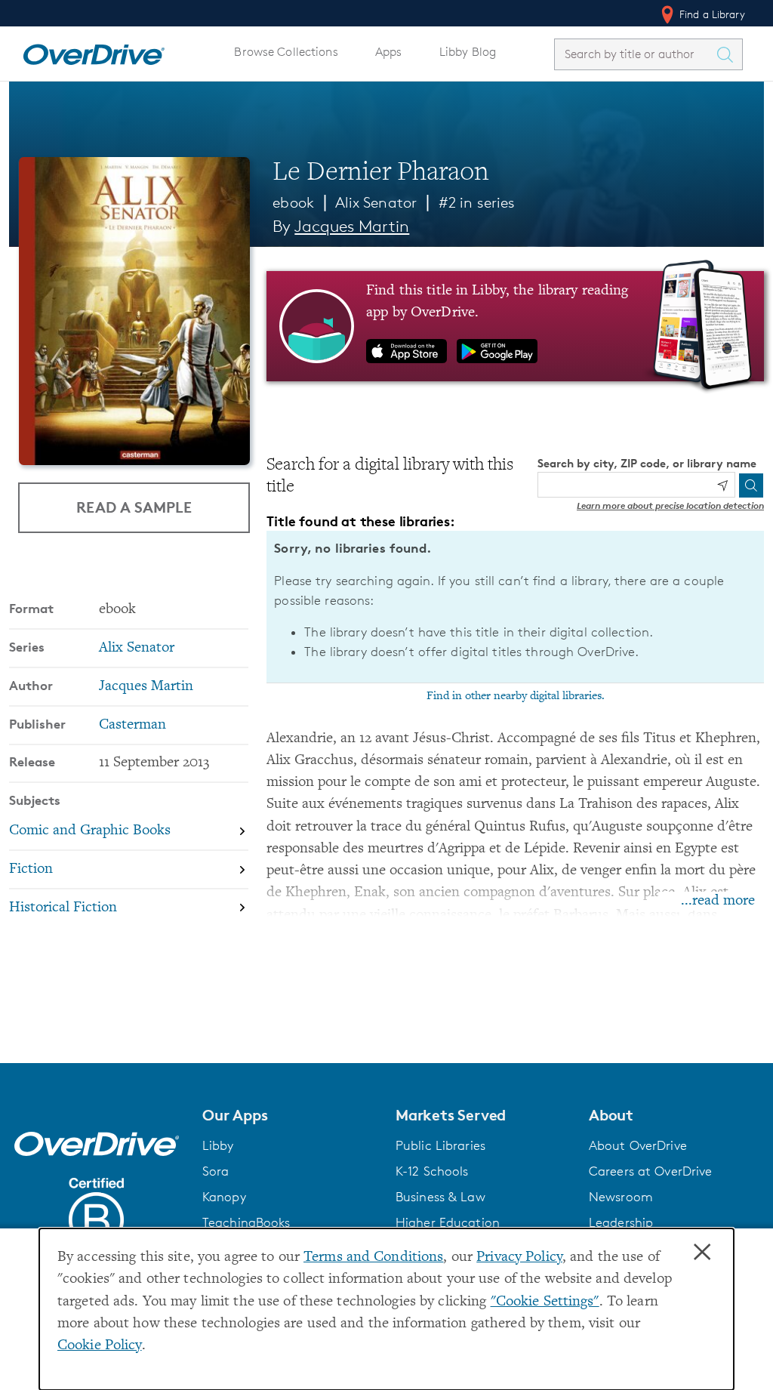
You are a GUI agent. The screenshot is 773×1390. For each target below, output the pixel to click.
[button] (289, 1115)
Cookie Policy (99, 1346)
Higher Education (448, 1222)
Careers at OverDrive (650, 1171)
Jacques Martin (351, 226)
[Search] (751, 485)
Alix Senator (376, 202)
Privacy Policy (519, 1257)
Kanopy (224, 1196)
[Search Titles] (728, 54)
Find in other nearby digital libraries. (516, 696)
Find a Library (710, 14)
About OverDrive (638, 1145)
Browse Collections (285, 52)
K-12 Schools (432, 1171)
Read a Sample (134, 507)
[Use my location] (722, 485)
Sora (215, 1171)
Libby (218, 1145)
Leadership (621, 1222)
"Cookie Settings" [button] (545, 1302)
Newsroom (621, 1196)
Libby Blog (467, 52)
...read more (718, 901)
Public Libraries (440, 1145)
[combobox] (635, 54)
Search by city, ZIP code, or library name (646, 463)
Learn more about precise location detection (670, 505)
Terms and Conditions (373, 1257)
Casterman (132, 725)
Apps (388, 52)
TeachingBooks (246, 1222)
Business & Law (440, 1196)
